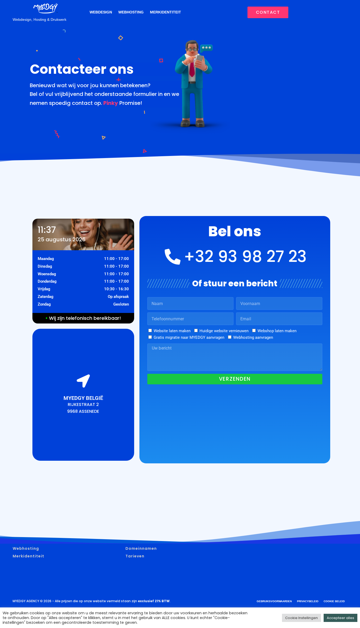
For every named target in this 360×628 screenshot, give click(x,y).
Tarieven (134, 556)
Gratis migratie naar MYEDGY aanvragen (189, 337)
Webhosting (131, 12)
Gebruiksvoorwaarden (274, 601)
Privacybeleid (307, 601)
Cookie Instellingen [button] (301, 617)
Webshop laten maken (276, 330)
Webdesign (101, 12)
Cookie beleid (334, 601)
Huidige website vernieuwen (224, 330)
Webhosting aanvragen (253, 337)
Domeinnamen (141, 548)
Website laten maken (172, 330)
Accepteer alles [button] (340, 617)
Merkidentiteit (165, 12)
